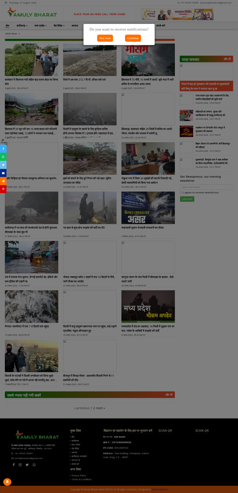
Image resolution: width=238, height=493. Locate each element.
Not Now (105, 38)
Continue (133, 38)
